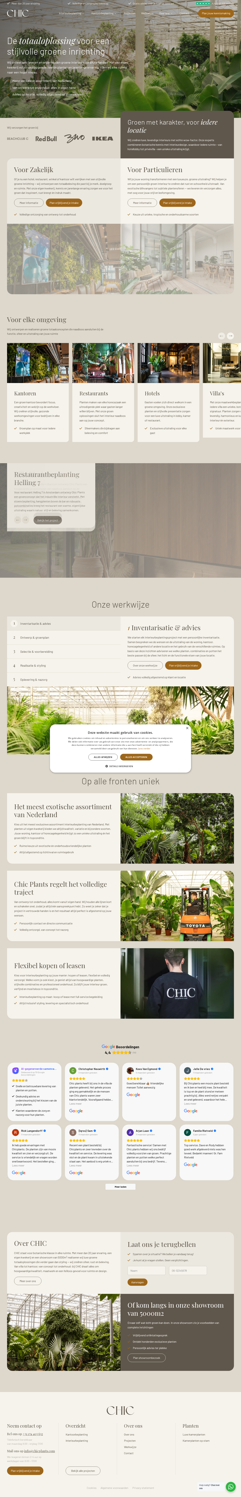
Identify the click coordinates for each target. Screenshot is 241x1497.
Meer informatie (29, 202)
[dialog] (120, 748)
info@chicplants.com (39, 1451)
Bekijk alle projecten (83, 1470)
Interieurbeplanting (70, 13)
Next (230, 335)
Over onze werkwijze (145, 665)
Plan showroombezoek (146, 1357)
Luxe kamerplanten (194, 1434)
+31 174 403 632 (33, 1434)
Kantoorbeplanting (102, 13)
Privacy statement (143, 1487)
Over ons (164, 13)
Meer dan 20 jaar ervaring (26, 3)
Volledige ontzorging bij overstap (90, 3)
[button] (120, 766)
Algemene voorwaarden (114, 1487)
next (25, 520)
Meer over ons (28, 1281)
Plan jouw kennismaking (216, 13)
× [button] (187, 728)
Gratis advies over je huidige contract (153, 3)
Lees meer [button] (75, 1103)
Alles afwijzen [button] (103, 757)
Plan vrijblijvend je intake (64, 202)
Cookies (92, 1487)
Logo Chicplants (18, 13)
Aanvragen (137, 1282)
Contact (184, 13)
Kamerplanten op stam (196, 1440)
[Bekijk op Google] (72, 1070)
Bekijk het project (47, 520)
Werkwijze (147, 13)
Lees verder (144, 748)
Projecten (129, 13)
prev (17, 520)
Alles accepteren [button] (136, 757)
